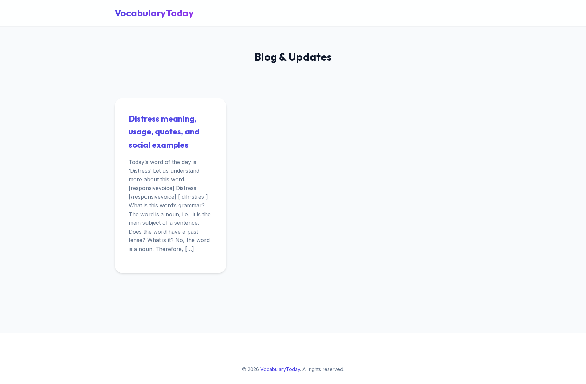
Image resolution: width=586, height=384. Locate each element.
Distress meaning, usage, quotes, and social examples (164, 131)
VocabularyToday (154, 13)
